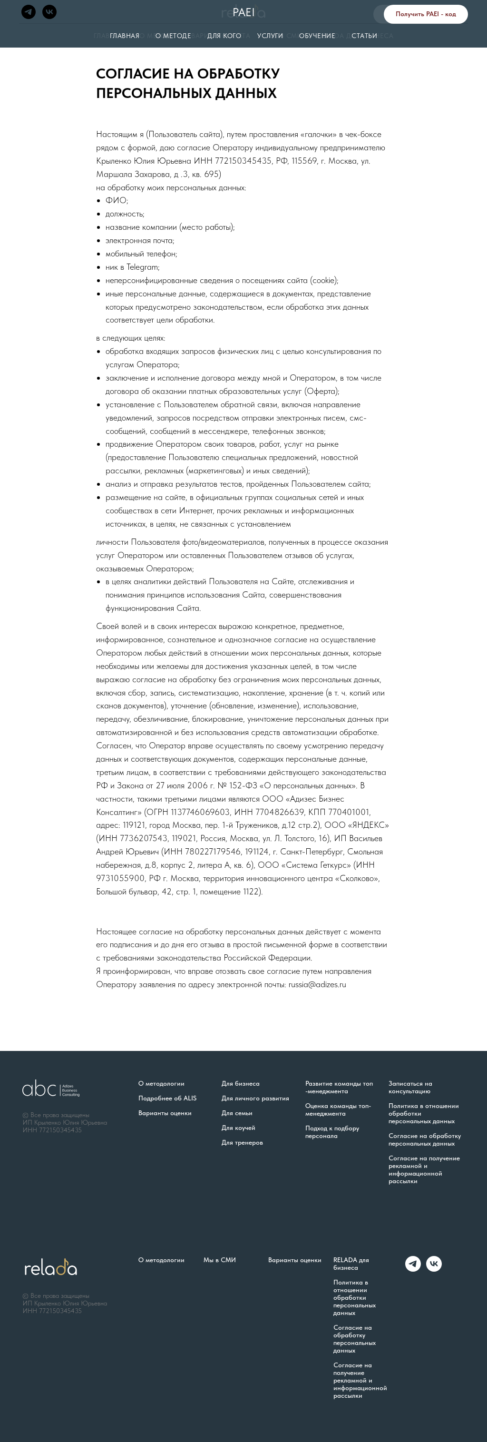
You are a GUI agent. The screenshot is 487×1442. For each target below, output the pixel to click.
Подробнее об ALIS (167, 1098)
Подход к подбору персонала (332, 1131)
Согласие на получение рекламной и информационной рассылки (424, 1169)
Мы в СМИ (220, 1260)
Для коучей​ (238, 1127)
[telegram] (28, 12)
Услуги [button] (270, 35)
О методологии (161, 1083)
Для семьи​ (237, 1113)
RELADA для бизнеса (351, 1263)
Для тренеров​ (242, 1142)
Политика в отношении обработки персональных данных (424, 1113)
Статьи (364, 35)
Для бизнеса (241, 1083)
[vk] (49, 12)
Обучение (317, 35)
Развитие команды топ (339, 1083)
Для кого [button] (224, 35)
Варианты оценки (165, 1113)
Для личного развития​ (255, 1098)
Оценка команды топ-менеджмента (338, 1109)
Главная (125, 35)
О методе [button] (173, 35)
